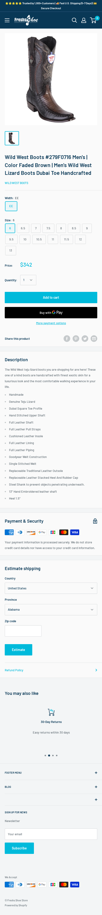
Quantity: (11, 280)
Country (10, 578)
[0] (93, 20)
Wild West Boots (16, 183)
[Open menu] (7, 20)
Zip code (10, 621)
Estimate (18, 650)
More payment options (51, 323)
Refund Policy (14, 670)
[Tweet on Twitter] (85, 338)
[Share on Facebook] (67, 338)
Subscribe (19, 848)
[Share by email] (94, 338)
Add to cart (51, 297)
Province (11, 599)
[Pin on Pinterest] (76, 338)
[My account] (83, 20)
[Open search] (74, 20)
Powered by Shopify (16, 905)
